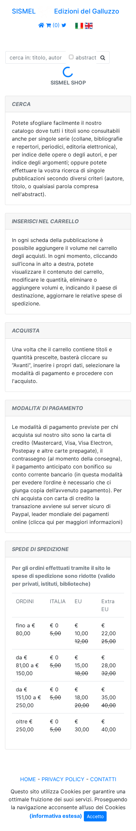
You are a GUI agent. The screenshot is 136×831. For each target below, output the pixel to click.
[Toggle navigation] (14, 39)
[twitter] (63, 25)
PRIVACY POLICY (63, 779)
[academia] (71, 25)
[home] (41, 25)
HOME (28, 779)
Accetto (95, 816)
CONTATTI (103, 779)
